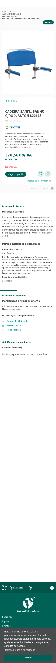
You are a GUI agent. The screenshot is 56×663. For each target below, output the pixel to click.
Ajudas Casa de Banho (11, 14)
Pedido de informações (39, 180)
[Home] (28, 605)
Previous (25, 89)
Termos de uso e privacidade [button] (20, 650)
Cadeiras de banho (10, 16)
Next (31, 89)
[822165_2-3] (28, 62)
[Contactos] (30, 588)
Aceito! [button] (28, 657)
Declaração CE (14, 325)
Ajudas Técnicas (9, 11)
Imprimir (44, 188)
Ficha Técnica (13, 329)
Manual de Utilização (17, 321)
